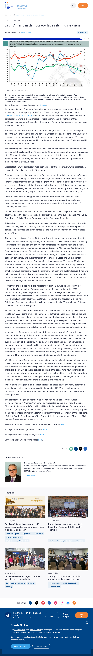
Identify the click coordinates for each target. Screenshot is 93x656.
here (62, 424)
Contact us (81, 615)
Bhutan (52, 541)
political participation (18, 583)
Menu (83, 5)
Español (43, 105)
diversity (9, 587)
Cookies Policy (20, 630)
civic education (55, 587)
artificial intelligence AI (13, 537)
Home (6, 15)
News (11, 15)
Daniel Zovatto (26, 32)
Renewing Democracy (64, 541)
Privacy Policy (35, 630)
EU (7, 583)
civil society (79, 541)
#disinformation (55, 583)
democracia (39, 534)
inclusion (31, 583)
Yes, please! (52, 615)
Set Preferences (41, 646)
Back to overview (13, 20)
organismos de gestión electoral (17, 541)
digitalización (27, 534)
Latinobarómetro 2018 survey (18, 115)
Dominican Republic (12, 534)
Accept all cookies (20, 646)
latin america (82, 32)
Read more (30, 476)
